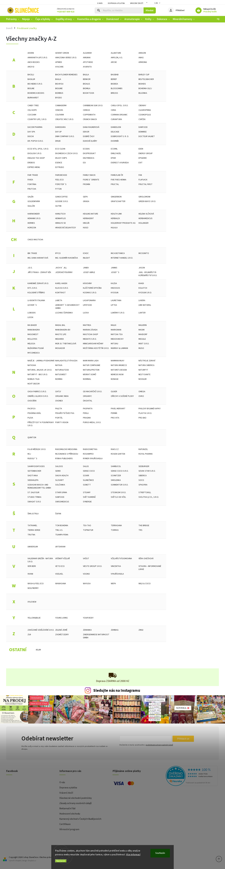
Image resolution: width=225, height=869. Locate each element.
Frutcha (32, 188)
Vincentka (116, 566)
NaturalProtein (91, 369)
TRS (140, 530)
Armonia (143, 62)
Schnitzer (116, 475)
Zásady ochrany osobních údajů (75, 803)
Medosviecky (117, 339)
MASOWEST (33, 334)
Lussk (30, 317)
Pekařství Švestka (64, 413)
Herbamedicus (145, 218)
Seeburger (144, 466)
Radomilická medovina (66, 449)
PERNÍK (114, 413)
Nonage (114, 379)
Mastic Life (60, 334)
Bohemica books (36, 93)
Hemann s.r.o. (34, 218)
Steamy (86, 492)
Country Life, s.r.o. (37, 119)
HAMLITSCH (60, 213)
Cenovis (59, 110)
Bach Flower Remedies (66, 74)
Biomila (86, 88)
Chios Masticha (35, 239)
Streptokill (145, 492)
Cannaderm (60, 105)
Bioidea (114, 83)
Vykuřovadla (117, 573)
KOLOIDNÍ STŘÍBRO (36, 292)
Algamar (87, 53)
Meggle (142, 339)
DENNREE (143, 131)
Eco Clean (60, 148)
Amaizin (142, 53)
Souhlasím (160, 853)
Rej (29, 453)
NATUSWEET (61, 374)
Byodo (58, 97)
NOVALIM (142, 379)
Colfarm (59, 114)
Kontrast (60, 292)
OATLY (58, 391)
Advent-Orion (62, 53)
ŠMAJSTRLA (33, 513)
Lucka (86, 312)
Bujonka (143, 93)
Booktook (88, 93)
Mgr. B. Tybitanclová (65, 343)
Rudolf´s (32, 458)
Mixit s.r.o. (144, 343)
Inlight (86, 257)
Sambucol (116, 466)
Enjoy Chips (61, 158)
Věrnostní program (69, 829)
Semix (58, 471)
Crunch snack (90, 119)
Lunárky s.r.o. (118, 312)
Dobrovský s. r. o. (120, 136)
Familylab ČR (117, 175)
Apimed (58, 62)
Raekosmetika (90, 449)
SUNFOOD (59, 497)
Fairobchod (61, 175)
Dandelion (116, 127)
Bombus (59, 93)
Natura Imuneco (119, 365)
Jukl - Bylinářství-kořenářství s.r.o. (148, 274)
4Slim (38, 649)
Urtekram (60, 546)
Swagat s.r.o (34, 501)
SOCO (141, 480)
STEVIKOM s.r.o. (118, 492)
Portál (59, 417)
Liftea (114, 305)
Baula (58, 79)
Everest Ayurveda (120, 162)
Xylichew (32, 601)
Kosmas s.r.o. (90, 292)
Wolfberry (33, 588)
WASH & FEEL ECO (36, 583)
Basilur (31, 79)
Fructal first (145, 184)
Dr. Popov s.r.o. (35, 141)
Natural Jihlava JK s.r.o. (40, 369)
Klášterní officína (92, 288)
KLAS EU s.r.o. (61, 288)
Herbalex (115, 218)
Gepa (85, 196)
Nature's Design (119, 369)
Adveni (31, 53)
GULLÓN (31, 206)
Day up (58, 131)
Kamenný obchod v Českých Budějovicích (80, 819)
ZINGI (141, 630)
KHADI (141, 283)
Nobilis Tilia (33, 379)
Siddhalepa (33, 480)
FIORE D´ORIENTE (91, 179)
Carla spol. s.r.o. (119, 105)
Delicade (115, 131)
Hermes (31, 223)
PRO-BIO (142, 417)
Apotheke (88, 62)
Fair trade (33, 175)
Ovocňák (32, 400)
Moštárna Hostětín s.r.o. (96, 348)
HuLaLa (114, 227)
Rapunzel (143, 449)
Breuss (114, 93)
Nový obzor (34, 383)
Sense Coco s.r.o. (119, 471)
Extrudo (59, 167)
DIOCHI (31, 136)
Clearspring (145, 110)
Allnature (116, 53)
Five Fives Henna (118, 179)
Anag (141, 57)
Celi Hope (32, 110)
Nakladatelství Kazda (66, 360)
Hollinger (143, 223)
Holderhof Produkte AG (123, 223)
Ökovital (87, 400)
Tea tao (87, 525)
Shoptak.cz (32, 860)
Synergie (87, 501)
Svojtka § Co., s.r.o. (149, 497)
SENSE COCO (89, 471)
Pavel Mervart (118, 408)
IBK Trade (32, 253)
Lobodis (32, 312)
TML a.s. (59, 530)
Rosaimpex (88, 453)
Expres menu (34, 167)
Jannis (114, 267)
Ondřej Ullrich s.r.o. (38, 396)
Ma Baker (32, 325)
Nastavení (60, 861)
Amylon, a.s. (117, 57)
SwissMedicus (62, 501)
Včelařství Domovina (121, 558)
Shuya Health (61, 475)
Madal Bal (60, 325)
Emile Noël (116, 153)
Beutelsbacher (146, 79)
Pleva (30, 417)
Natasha (32, 365)
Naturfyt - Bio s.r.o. (38, 374)
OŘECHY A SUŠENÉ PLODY (122, 396)
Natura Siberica (146, 365)
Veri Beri (32, 566)
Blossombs (116, 88)
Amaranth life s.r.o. (38, 57)
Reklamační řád (67, 808)
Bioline (31, 88)
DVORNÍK (115, 141)
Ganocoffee (61, 196)
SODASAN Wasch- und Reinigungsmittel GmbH (39, 486)
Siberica (143, 475)
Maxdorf (143, 334)
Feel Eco (59, 179)
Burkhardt (33, 97)
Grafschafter (118, 201)
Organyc (87, 396)
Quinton (32, 437)
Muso (141, 348)
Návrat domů (89, 374)
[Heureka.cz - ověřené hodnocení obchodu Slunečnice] (191, 776)
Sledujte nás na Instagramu (116, 690)
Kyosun (114, 292)
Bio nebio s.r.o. (35, 83)
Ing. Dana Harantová (38, 257)
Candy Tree (33, 105)
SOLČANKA (60, 484)
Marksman (116, 329)
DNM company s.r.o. (64, 136)
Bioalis (86, 83)
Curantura (116, 119)
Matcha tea (117, 334)
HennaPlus (60, 218)
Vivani (30, 573)
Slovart (59, 480)
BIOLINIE (59, 88)
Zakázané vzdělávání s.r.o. (41, 630)
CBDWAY (142, 105)
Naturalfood (62, 369)
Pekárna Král (34, 413)
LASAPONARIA (89, 300)
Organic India (62, 396)
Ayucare (59, 66)
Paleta (58, 408)
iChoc (86, 253)
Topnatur (88, 530)
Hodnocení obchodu (69, 813)
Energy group (146, 153)
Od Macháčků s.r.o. (92, 391)
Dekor (86, 131)
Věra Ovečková (146, 558)
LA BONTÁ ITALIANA (36, 300)
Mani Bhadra (34, 329)
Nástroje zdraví (147, 360)
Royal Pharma (146, 453)
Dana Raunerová (91, 127)
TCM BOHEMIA (61, 525)
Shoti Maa (33, 475)
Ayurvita (87, 66)
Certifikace (65, 824)
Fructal (115, 184)
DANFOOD (143, 127)
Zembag (114, 630)
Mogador (60, 348)
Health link (116, 213)
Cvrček (142, 119)
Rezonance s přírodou (66, 453)
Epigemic (143, 158)
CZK (156, 3)
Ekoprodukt (89, 153)
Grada (86, 201)
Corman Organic (119, 114)
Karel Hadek (61, 283)
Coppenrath (89, 114)
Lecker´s (32, 305)
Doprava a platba (116, 3)
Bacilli (31, 74)
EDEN (141, 148)
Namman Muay (117, 360)
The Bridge (144, 525)
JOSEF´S (115, 272)
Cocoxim (32, 114)
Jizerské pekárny (64, 272)
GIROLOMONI (144, 196)
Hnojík (86, 223)
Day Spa (31, 131)
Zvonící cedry (62, 634)
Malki (113, 325)
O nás (100, 3)
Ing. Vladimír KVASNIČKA (66, 257)
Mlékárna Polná (36, 348)
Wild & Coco (145, 583)
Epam (113, 158)
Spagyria (143, 484)
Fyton (58, 188)
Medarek (59, 339)
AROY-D (31, 66)
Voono (86, 573)
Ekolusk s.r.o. (35, 153)
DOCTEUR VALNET (147, 136)
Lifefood (87, 305)
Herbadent (88, 218)
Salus (86, 466)
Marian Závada (90, 329)
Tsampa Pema (61, 534)
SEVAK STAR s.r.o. (147, 471)
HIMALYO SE (60, 223)
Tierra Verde (34, 530)
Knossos (115, 288)
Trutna (31, 534)
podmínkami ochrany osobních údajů (159, 745)
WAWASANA (60, 583)
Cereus (86, 110)
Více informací (133, 854)
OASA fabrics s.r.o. (37, 391)
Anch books (34, 62)
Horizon (32, 227)
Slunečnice (88, 480)
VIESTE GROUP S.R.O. (92, 566)
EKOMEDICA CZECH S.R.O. (66, 153)
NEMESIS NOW (117, 374)
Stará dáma (61, 492)
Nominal (87, 379)
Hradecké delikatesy (65, 227)
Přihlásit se (183, 738)
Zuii (29, 634)
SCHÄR (86, 475)
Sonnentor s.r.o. (119, 484)
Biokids (142, 83)
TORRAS (115, 530)
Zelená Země (61, 630)
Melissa (31, 343)
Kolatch (143, 288)
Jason (142, 267)
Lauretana (116, 300)
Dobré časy (88, 136)
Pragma (87, 417)
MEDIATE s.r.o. (90, 339)
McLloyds (32, 339)
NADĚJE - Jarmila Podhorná (41, 360)
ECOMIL (114, 148)
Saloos (59, 466)
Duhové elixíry (90, 141)
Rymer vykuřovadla (93, 458)
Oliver (114, 391)
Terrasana (116, 525)
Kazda (114, 283)
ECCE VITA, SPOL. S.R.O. (38, 148)
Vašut (86, 558)
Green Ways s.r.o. (147, 201)
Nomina (58, 379)
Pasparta (87, 408)
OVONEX (59, 400)
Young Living (61, 617)
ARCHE (114, 62)
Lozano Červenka (64, 312)
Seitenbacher (34, 471)
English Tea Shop (36, 158)
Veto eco (60, 566)
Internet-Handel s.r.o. (122, 257)
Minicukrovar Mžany (93, 343)
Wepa (113, 583)
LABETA (58, 300)
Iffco (58, 253)
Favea (30, 179)
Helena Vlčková (146, 213)
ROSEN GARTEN (118, 453)
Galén (30, 196)
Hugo (85, 227)
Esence (58, 162)
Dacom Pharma (35, 127)
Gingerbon (116, 196)
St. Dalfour (33, 492)
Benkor (86, 79)
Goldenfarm (34, 201)
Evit (140, 162)
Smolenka (116, 480)
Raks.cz (115, 449)
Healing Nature (90, 213)
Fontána (32, 184)
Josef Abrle (89, 272)
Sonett (87, 484)
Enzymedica (88, 158)
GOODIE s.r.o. (61, 201)
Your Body (88, 617)
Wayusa (87, 583)
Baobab (114, 74)
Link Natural (145, 305)
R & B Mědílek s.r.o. (37, 449)
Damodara (60, 127)
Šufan (58, 513)
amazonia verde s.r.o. (66, 57)
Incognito (144, 253)
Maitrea (87, 325)
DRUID (58, 141)
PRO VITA (115, 417)
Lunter (142, 312)
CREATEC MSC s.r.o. (64, 119)
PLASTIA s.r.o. (145, 413)
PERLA (86, 413)
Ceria (113, 110)
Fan (140, 175)
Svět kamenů (89, 497)
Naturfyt (143, 369)
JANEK (86, 267)
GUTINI (58, 206)
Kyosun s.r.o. (145, 292)
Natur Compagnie (91, 365)
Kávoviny (87, 283)
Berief (114, 79)
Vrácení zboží (136, 3)
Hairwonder (34, 213)
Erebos (31, 162)
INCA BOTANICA (118, 253)
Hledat (150, 10)
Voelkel (59, 573)
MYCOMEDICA (34, 352)
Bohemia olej (145, 88)
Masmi (141, 329)
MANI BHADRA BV (62, 329)
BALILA (86, 74)
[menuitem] (13, 19)
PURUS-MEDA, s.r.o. (92, 422)
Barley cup (144, 74)
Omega (142, 391)
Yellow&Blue (34, 617)
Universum (33, 546)
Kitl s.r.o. (32, 288)
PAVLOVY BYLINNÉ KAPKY (150, 408)
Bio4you (59, 83)
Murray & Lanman (119, 348)
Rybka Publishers (64, 458)
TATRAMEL (32, 525)
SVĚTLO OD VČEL (118, 497)
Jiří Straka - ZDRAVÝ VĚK (39, 272)
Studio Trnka (34, 497)
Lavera (142, 300)
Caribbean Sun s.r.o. (93, 105)
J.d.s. (30, 267)
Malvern (143, 325)
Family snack (89, 175)
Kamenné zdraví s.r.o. (38, 283)
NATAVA (58, 365)
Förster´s (60, 184)
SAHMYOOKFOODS (36, 466)
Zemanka (87, 630)
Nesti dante (144, 374)
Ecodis (86, 148)
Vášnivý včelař (62, 558)
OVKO (141, 396)
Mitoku (114, 343)
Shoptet (18, 860)
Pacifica (32, 408)
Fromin (86, 184)
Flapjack (143, 179)
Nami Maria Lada (91, 360)
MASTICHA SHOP (90, 334)
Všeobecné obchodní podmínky (75, 798)
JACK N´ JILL (61, 267)
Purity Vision (61, 422)
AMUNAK (87, 57)
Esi (84, 162)
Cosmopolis (145, 114)
